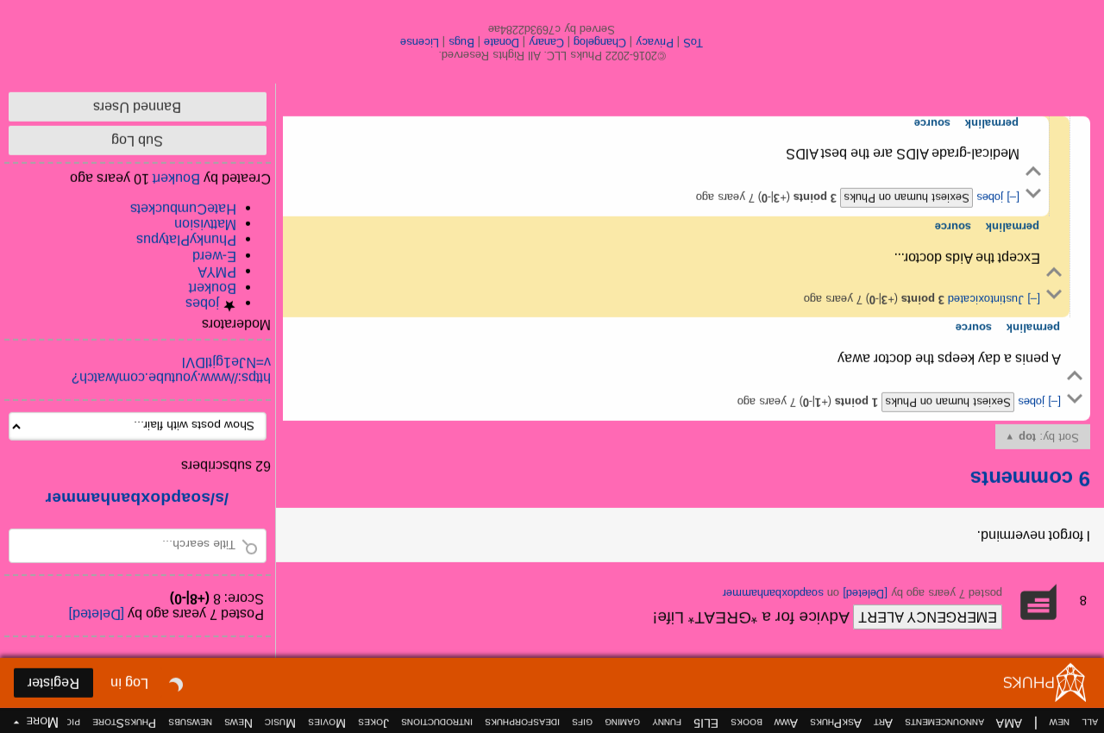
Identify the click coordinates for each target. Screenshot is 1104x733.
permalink (1033, 328)
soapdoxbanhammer (773, 593)
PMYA (217, 272)
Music (280, 723)
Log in (129, 683)
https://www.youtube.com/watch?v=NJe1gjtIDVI (171, 370)
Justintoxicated (984, 299)
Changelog (600, 42)
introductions (437, 723)
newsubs (190, 723)
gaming (622, 723)
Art (883, 723)
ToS (694, 42)
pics (70, 723)
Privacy (655, 42)
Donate (502, 42)
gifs (582, 723)
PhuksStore (124, 723)
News (238, 723)
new (1060, 723)
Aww (786, 723)
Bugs (462, 42)
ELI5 (705, 723)
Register (53, 683)
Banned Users (138, 107)
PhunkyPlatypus (186, 240)
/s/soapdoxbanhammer (138, 499)
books (746, 723)
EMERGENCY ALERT (927, 617)
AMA (1009, 723)
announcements (944, 723)
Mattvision (205, 224)
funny (666, 723)
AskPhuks (836, 723)
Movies (327, 723)
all (1090, 723)
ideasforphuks (522, 723)
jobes (1029, 402)
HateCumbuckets (183, 209)
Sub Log (138, 141)
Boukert (212, 288)
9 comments (1030, 479)
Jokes (373, 723)
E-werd (214, 256)
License (420, 42)
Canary (547, 42)
